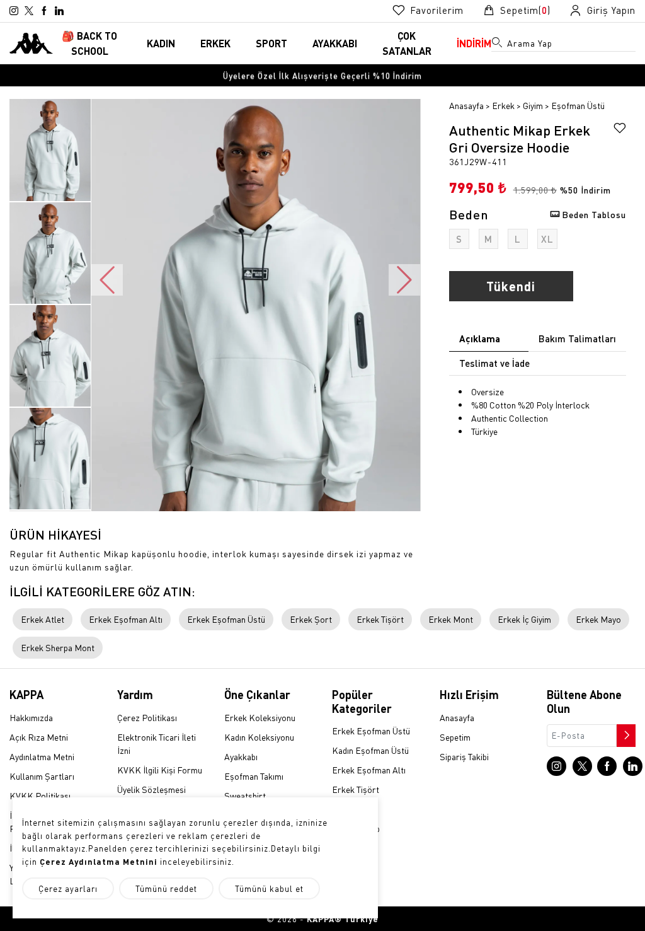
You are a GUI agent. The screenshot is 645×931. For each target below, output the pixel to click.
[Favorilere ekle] (620, 130)
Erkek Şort (311, 619)
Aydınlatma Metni (41, 756)
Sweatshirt (245, 795)
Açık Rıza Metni (38, 737)
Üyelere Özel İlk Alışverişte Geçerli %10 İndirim (322, 75)
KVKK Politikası (40, 795)
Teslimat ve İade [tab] (494, 363)
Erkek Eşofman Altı (126, 619)
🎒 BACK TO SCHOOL (89, 43)
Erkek (503, 105)
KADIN (161, 43)
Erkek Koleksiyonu (259, 717)
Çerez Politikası (147, 717)
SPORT (271, 43)
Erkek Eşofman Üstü (226, 619)
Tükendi (510, 286)
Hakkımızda (31, 717)
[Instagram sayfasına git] (13, 10)
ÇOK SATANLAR (406, 43)
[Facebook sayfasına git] (44, 10)
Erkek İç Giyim (524, 619)
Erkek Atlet (42, 619)
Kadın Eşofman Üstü (370, 750)
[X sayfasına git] (29, 10)
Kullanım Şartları (41, 776)
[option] (322, 75)
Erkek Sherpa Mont (57, 647)
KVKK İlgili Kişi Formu (159, 769)
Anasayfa (466, 105)
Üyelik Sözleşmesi (151, 789)
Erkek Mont (450, 619)
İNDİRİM (474, 43)
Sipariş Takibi (464, 756)
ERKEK (215, 43)
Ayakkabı (241, 756)
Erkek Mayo (598, 619)
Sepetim (455, 737)
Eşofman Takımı (253, 776)
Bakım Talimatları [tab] (577, 338)
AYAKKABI (334, 43)
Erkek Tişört (380, 619)
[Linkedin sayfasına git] (59, 10)
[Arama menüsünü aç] (497, 44)
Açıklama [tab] (479, 338)
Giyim (533, 105)
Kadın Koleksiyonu (259, 737)
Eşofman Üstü (578, 105)
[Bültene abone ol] (625, 732)
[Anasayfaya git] (31, 41)
